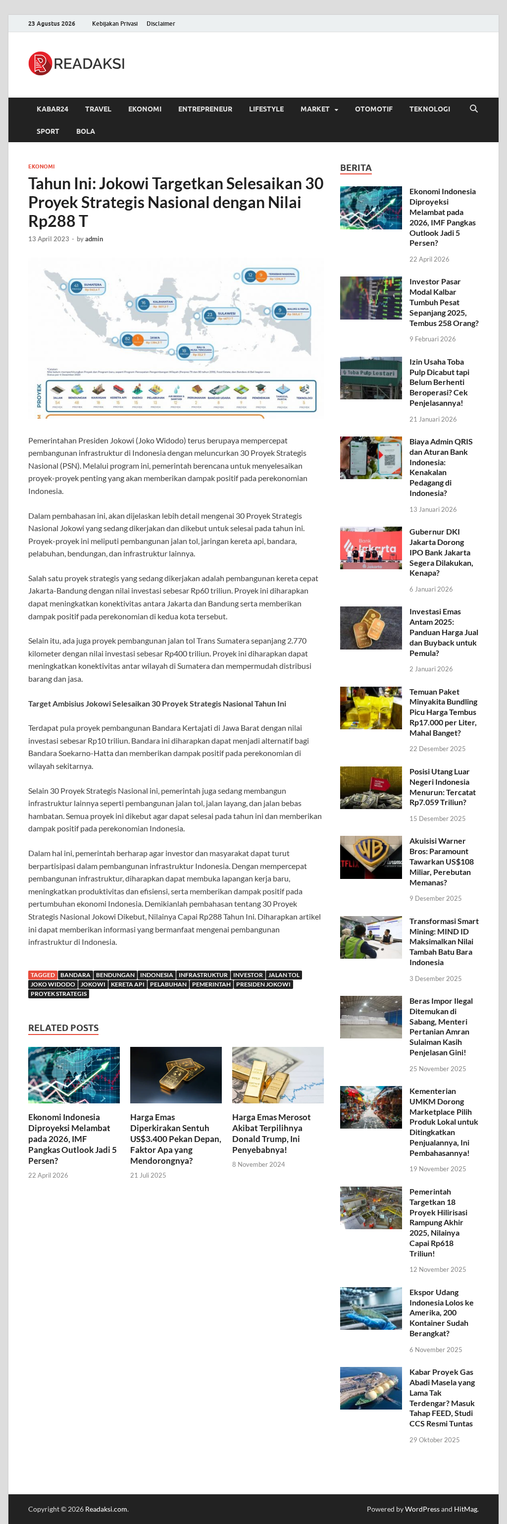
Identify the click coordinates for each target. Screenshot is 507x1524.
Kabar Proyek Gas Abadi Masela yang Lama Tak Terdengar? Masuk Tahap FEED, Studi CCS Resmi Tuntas (442, 1397)
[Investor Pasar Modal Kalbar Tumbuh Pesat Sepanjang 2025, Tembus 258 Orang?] (371, 282)
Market (315, 109)
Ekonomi (144, 109)
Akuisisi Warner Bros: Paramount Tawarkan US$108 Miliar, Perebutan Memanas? (441, 861)
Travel (98, 109)
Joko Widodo (53, 984)
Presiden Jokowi (263, 984)
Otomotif (374, 109)
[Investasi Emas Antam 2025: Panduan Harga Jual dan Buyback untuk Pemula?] (371, 612)
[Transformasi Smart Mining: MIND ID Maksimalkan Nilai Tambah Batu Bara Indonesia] (371, 921)
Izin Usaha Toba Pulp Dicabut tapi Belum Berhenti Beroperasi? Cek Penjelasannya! (439, 382)
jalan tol (284, 975)
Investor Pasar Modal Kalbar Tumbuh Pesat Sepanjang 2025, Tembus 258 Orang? (444, 301)
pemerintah (211, 984)
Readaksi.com (106, 1509)
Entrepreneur (205, 109)
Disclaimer (161, 23)
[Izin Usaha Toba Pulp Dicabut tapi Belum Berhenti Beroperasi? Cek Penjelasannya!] (371, 362)
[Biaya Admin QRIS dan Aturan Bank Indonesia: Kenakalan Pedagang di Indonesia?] (371, 442)
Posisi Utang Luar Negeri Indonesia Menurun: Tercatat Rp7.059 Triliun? (442, 786)
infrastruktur (203, 975)
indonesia (156, 975)
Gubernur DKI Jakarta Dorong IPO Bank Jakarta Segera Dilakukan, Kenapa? (441, 552)
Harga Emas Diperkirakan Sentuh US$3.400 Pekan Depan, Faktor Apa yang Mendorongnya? (175, 1139)
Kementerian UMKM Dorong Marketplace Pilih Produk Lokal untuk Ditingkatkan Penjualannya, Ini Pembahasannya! (443, 1121)
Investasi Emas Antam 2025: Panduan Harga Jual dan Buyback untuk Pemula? (443, 631)
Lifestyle (266, 109)
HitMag (465, 1509)
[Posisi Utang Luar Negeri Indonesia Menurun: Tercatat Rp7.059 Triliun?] (371, 772)
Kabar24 (52, 109)
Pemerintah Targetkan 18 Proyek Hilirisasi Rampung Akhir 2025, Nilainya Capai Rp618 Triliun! (438, 1222)
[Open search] (473, 109)
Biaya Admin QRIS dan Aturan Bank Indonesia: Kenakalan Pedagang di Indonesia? (441, 466)
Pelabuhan (168, 984)
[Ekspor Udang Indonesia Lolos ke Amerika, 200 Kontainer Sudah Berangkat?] (371, 1293)
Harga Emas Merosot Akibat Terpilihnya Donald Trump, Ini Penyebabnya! (271, 1133)
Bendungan (115, 975)
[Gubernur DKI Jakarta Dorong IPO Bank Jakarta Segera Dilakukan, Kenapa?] (371, 532)
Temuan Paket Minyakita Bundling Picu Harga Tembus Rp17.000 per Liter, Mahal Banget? (443, 712)
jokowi (93, 984)
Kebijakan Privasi (115, 23)
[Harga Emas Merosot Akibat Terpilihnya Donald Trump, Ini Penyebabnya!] (278, 1078)
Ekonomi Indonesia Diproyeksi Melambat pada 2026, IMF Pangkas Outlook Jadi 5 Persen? (72, 1139)
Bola (85, 131)
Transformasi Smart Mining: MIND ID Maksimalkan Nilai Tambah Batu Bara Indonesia (444, 941)
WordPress (422, 1509)
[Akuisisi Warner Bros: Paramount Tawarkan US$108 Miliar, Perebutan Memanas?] (371, 841)
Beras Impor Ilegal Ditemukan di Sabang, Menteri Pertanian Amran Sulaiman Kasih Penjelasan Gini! (441, 1026)
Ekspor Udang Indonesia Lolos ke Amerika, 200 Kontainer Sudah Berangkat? (441, 1312)
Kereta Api (128, 984)
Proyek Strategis (59, 993)
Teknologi (429, 109)
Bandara (75, 975)
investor (248, 975)
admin (94, 239)
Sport (48, 131)
